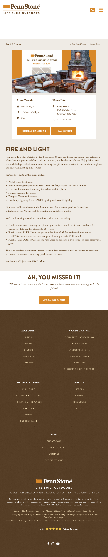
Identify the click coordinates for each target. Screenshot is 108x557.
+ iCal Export (63, 131)
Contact (54, 454)
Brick (28, 337)
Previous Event (78, 45)
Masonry (28, 331)
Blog (79, 408)
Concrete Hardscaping (79, 337)
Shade (28, 415)
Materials (29, 363)
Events (79, 395)
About (79, 383)
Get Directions (54, 460)
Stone (28, 343)
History (79, 389)
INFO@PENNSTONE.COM (86, 492)
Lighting (28, 408)
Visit (54, 435)
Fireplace (29, 356)
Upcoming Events (54, 300)
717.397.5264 (64, 120)
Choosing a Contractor (79, 369)
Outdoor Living (29, 383)
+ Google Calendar (33, 131)
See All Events (13, 45)
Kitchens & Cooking (28, 395)
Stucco (28, 350)
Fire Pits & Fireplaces (29, 402)
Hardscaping (79, 331)
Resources (79, 402)
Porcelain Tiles (79, 356)
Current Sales (29, 421)
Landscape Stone (79, 350)
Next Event (96, 45)
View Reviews (71, 529)
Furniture (28, 389)
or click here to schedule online (74, 504)
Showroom (54, 441)
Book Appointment (54, 447)
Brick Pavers (79, 343)
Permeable (79, 363)
